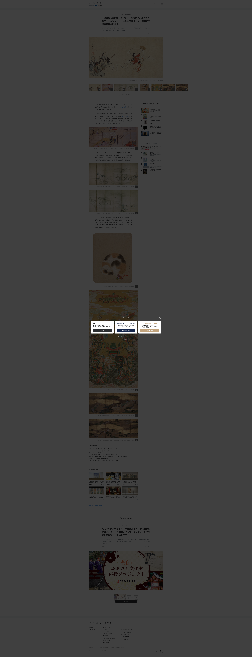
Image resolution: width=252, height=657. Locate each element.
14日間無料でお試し (126, 330)
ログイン (126, 339)
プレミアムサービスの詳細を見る (126, 336)
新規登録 (102, 330)
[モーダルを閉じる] (160, 318)
